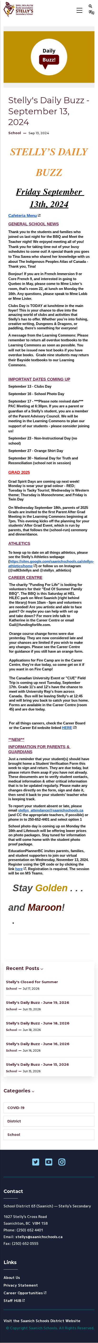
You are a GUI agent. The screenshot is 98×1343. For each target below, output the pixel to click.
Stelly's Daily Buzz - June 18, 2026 (37, 1023)
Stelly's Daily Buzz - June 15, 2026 (37, 1064)
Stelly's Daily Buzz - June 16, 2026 (37, 1044)
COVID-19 (15, 1108)
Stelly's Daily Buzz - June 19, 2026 (37, 1002)
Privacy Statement (21, 1285)
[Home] (20, 9)
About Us (12, 1277)
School (14, 133)
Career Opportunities (23, 1292)
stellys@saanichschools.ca (39, 1236)
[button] (90, 6)
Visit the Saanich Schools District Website (42, 1320)
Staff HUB (12, 1300)
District (14, 1121)
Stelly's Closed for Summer (32, 982)
